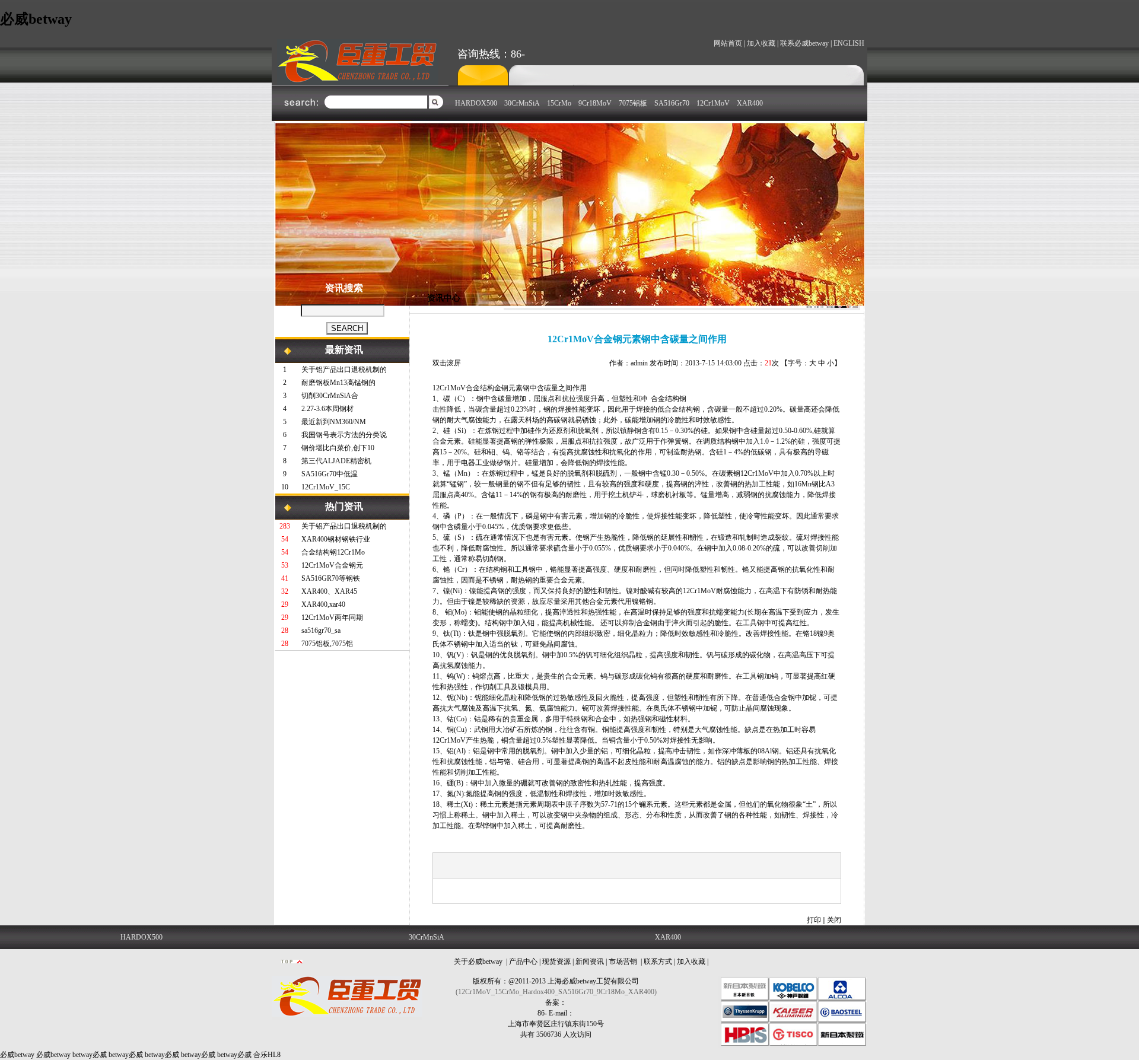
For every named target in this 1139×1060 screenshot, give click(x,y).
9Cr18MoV (595, 103)
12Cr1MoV (713, 103)
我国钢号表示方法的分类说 (344, 435)
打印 (814, 920)
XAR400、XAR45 (329, 591)
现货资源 (556, 961)
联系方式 (658, 961)
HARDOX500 (476, 103)
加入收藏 (691, 961)
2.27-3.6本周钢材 (327, 409)
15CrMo (559, 103)
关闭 (834, 920)
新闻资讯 (589, 961)
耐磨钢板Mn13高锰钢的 (338, 382)
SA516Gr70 (671, 103)
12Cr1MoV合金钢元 (332, 565)
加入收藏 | (762, 43)
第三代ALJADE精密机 (336, 461)
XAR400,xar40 (323, 604)
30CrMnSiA (522, 103)
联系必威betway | (806, 43)
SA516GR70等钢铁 (330, 578)
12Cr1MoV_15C (325, 487)
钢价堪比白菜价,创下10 (337, 448)
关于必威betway (478, 961)
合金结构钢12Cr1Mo (333, 552)
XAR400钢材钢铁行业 (335, 539)
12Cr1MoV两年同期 (332, 617)
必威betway (36, 19)
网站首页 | (729, 43)
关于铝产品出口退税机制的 (344, 369)
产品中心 (523, 961)
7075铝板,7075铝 (327, 643)
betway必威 (89, 1055)
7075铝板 (633, 103)
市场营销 (623, 961)
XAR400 (750, 103)
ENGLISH (848, 43)
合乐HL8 (267, 1055)
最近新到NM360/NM (333, 422)
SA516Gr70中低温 (329, 474)
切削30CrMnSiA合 (329, 395)
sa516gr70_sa (321, 630)
